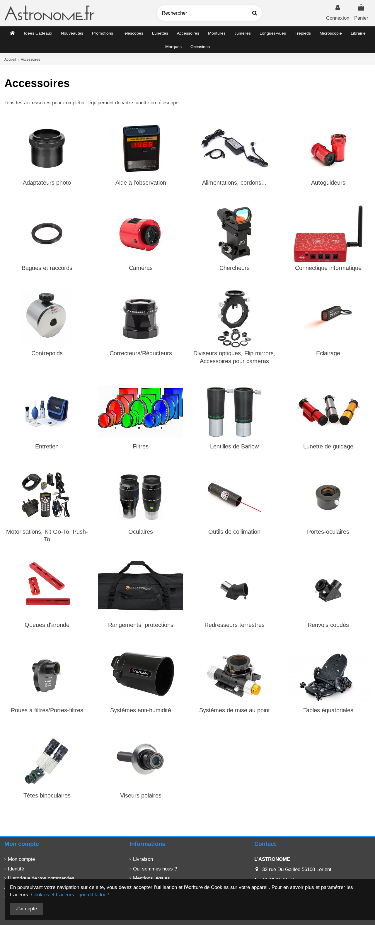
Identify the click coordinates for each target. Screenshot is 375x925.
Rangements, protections (140, 625)
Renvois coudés (328, 625)
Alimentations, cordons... (234, 182)
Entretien (47, 446)
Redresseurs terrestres (234, 625)
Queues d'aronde (47, 625)
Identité (16, 869)
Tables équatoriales (328, 710)
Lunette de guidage (328, 446)
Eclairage (328, 353)
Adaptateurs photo (47, 182)
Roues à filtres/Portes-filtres (47, 710)
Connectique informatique (328, 268)
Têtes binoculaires (47, 795)
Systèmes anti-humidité (140, 710)
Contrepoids (47, 353)
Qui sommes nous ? (155, 869)
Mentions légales (151, 878)
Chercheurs (234, 268)
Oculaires (140, 531)
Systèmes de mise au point (234, 710)
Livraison (143, 859)
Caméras (141, 268)
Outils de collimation (234, 531)
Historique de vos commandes (41, 878)
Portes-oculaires (328, 531)
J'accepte (26, 909)
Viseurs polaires (140, 795)
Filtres (141, 446)
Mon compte (21, 859)
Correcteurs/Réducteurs (141, 353)
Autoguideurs (328, 182)
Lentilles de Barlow (234, 446)
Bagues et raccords (47, 268)
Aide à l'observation (140, 182)
